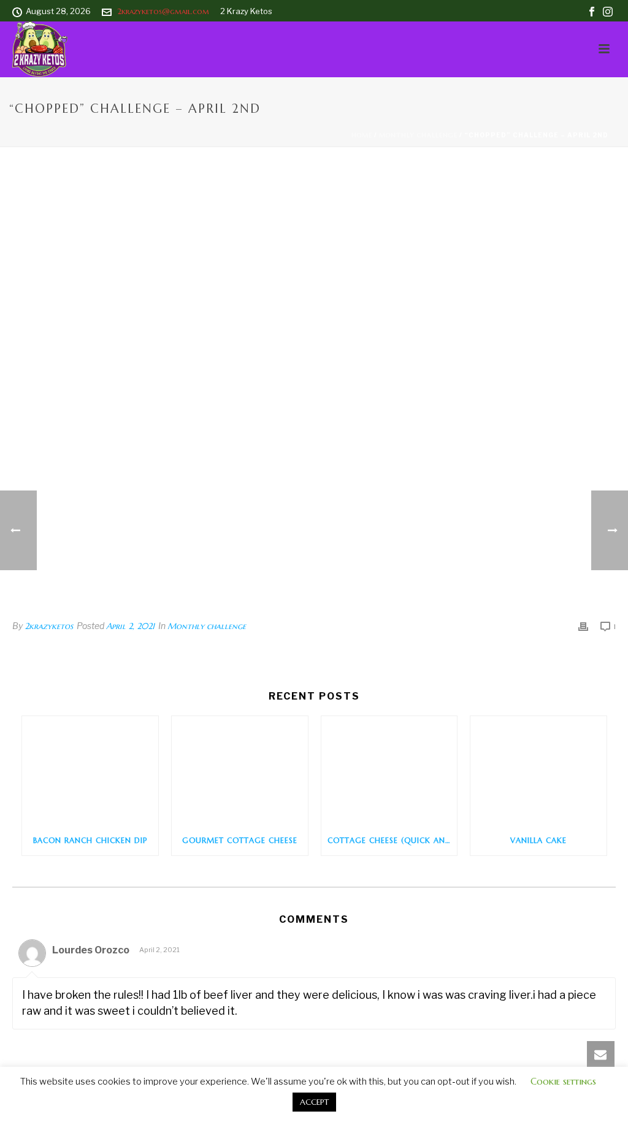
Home (361, 135)
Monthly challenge (418, 135)
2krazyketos (49, 626)
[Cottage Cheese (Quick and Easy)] (389, 770)
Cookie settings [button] (563, 1081)
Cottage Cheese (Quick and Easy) (392, 840)
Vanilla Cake (538, 840)
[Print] (583, 626)
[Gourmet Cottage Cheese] (240, 770)
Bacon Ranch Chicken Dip (90, 840)
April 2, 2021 (130, 626)
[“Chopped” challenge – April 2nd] (314, 392)
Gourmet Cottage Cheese (239, 840)
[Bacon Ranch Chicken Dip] (90, 770)
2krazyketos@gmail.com (163, 11)
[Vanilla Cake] (538, 770)
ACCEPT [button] (314, 1102)
